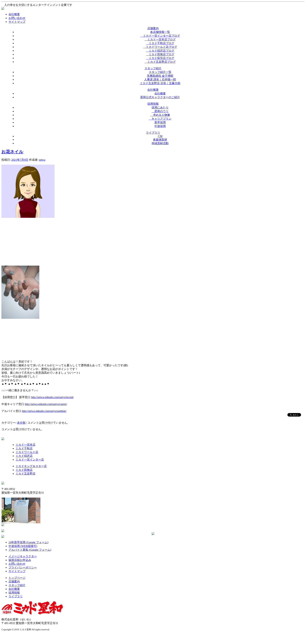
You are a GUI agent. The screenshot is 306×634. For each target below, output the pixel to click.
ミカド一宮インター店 (30, 459)
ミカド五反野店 (25, 473)
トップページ (17, 577)
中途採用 (160, 126)
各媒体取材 (160, 139)
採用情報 (14, 592)
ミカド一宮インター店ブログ (160, 35)
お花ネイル (12, 151)
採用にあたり (160, 107)
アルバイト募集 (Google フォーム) (29, 549)
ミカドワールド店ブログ (160, 46)
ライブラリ (15, 596)
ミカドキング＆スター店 (31, 466)
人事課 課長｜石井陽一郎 (160, 79)
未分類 (21, 422)
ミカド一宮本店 (25, 444)
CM (160, 136)
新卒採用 (160, 122)
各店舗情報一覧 (160, 31)
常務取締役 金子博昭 (160, 75)
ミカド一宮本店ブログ (160, 39)
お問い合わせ (17, 17)
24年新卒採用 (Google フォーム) (28, 542)
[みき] (28, 216)
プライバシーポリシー (22, 567)
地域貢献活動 (160, 143)
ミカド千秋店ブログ (160, 43)
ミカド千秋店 (24, 448)
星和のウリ (160, 111)
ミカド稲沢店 (24, 455)
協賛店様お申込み (19, 560)
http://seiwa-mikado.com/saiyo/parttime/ (44, 411)
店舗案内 (14, 581)
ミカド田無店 (24, 469)
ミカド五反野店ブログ (160, 61)
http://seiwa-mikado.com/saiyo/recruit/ (52, 397)
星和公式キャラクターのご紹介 (160, 97)
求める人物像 (160, 114)
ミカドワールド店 (27, 452)
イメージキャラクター (22, 556)
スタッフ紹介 (17, 585)
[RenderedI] (20, 317)
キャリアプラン (160, 118)
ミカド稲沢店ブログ (160, 50)
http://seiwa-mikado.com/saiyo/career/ (46, 404)
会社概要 (14, 14)
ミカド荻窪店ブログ (160, 58)
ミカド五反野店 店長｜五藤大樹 (160, 83)
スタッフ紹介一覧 (160, 72)
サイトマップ (17, 21)
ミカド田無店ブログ (160, 54)
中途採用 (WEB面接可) (22, 546)
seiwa (42, 159)
